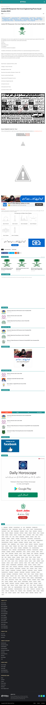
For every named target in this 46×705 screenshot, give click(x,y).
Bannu (3, 532)
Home (2, 6)
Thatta (24, 590)
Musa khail (7, 570)
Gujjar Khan (36, 544)
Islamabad (3, 551)
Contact (2, 681)
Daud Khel (3, 538)
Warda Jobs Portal (11, 703)
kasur (41, 555)
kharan (27, 557)
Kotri (2, 560)
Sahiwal (15, 581)
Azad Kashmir (4, 531)
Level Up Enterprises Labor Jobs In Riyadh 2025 (22, 269)
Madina (25, 562)
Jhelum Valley (11, 553)
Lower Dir (16, 562)
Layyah (42, 560)
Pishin (3, 577)
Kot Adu (38, 559)
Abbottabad (5, 527)
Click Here (28, 133)
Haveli (11, 547)
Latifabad (38, 560)
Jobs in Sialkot (3, 615)
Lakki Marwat (21, 560)
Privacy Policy (3, 683)
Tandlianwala (40, 587)
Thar (16, 590)
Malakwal (3, 564)
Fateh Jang (26, 542)
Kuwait (13, 560)
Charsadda (19, 534)
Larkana (30, 560)
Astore (24, 529)
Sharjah (40, 583)
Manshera (34, 564)
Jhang (3, 553)
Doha (22, 540)
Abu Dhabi (10, 527)
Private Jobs (23, 577)
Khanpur (22, 557)
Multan (36, 568)
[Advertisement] (23, 206)
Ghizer (34, 542)
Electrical (11, 542)
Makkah (33, 562)
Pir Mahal (41, 575)
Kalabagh (28, 553)
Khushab (38, 557)
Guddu (26, 544)
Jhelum (6, 553)
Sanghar (39, 581)
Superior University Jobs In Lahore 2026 (14, 315)
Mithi (28, 568)
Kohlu (30, 559)
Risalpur (38, 579)
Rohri (3, 581)
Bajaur (30, 531)
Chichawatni (29, 534)
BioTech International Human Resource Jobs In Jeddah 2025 (36, 269)
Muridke (40, 568)
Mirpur (7, 568)
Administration (28, 527)
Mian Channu (26, 566)
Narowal (35, 570)
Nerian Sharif (28, 572)
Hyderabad (14, 549)
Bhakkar (26, 532)
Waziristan (36, 592)
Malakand (41, 562)
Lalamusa (26, 560)
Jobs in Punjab (26, 19)
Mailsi (29, 562)
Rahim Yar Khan (11, 579)
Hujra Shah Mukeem (35, 547)
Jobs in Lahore (3, 602)
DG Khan (3, 540)
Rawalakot (29, 579)
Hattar (3, 547)
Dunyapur (32, 540)
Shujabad (20, 585)
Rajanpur (24, 579)
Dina (15, 540)
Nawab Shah (11, 572)
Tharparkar (20, 590)
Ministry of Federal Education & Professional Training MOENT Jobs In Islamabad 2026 (23, 340)
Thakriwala (12, 590)
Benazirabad (16, 532)
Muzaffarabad (13, 570)
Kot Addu (33, 559)
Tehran (3, 590)
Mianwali (31, 566)
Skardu (34, 585)
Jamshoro (28, 551)
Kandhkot (16, 555)
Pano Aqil (11, 575)
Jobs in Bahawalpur (4, 626)
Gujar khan (30, 544)
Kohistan (26, 559)
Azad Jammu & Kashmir (38, 529)
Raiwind (16, 579)
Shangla (31, 583)
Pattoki (23, 575)
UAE (6, 592)
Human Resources (5, 549)
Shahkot (27, 583)
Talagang (31, 587)
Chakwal (11, 534)
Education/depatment (39, 540)
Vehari (18, 592)
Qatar (3, 579)
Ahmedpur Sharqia (5, 529)
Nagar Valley (24, 570)
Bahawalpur (22, 531)
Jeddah (37, 551)
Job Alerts (3, 679)
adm (24, 527)
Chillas (33, 534)
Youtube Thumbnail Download (25, 18)
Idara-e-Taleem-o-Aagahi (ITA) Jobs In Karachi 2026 (16, 383)
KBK (2, 557)
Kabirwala (16, 553)
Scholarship (17, 583)
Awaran (31, 529)
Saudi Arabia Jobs (18, 19)
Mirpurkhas (23, 568)
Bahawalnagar (16, 531)
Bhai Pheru (21, 532)
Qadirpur (32, 577)
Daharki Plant (22, 536)
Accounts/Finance (17, 527)
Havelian (15, 547)
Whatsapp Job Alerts (38, 18)
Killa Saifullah (18, 559)
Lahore (16, 560)
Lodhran (8, 562)
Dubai (26, 540)
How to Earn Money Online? (21, 20)
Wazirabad (31, 592)
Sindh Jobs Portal (34, 19)
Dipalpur (18, 540)
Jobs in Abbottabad (4, 627)
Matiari (7, 566)
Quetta (6, 579)
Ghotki (38, 542)
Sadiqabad (11, 581)
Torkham (42, 590)
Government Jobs (15, 17)
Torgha (34, 590)
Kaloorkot (3, 555)
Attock (28, 529)
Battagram (11, 532)
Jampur (24, 551)
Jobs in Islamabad (4, 606)
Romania (6, 581)
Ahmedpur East (34, 527)
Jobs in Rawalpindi (4, 613)
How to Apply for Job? (5, 688)
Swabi (24, 587)
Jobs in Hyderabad (4, 611)
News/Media (33, 572)
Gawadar (30, 542)
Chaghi (3, 534)
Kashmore (36, 555)
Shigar (8, 585)
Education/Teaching (5, 542)
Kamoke (11, 555)
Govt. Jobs (22, 544)
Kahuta (24, 553)
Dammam (31, 536)
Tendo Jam (7, 590)
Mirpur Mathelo (17, 568)
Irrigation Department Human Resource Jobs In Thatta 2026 (18, 320)
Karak (33, 555)
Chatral (24, 534)
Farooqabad (21, 542)
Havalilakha (7, 547)
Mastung (3, 566)
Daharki (17, 536)
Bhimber (34, 532)
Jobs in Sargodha (4, 617)
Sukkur (9, 587)
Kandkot (25, 555)
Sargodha (6, 583)
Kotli (42, 559)
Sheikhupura (4, 585)
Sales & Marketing (25, 581)
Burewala (42, 532)
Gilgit (9, 544)
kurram (9, 560)
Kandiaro (20, 555)
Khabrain (9, 557)
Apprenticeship (15, 529)
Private (19, 577)
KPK (28, 412)
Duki (29, 540)
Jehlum (41, 551)
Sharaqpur (35, 583)
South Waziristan (39, 585)
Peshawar (30, 575)
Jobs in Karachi (3, 604)
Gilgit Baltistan (13, 544)
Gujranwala (41, 544)
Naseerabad (40, 570)
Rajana (20, 579)
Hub (30, 547)
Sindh (18, 412)
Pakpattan (3, 575)
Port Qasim (14, 577)
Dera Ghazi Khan (23, 538)
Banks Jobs (40, 531)
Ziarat (3, 594)
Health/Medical (25, 547)
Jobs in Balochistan (4, 670)
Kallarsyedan (42, 553)
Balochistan (39, 412)
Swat (27, 587)
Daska (36, 536)
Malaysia (7, 564)
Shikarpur (12, 585)
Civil (10, 536)
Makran (37, 562)
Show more (43, 256)
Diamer (11, 540)
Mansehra (29, 564)
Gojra (18, 544)
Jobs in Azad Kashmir (4, 671)
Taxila (43, 588)
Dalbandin (27, 536)
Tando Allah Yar (4, 588)
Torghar (38, 590)
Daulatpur (8, 538)
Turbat (3, 592)
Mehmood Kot (20, 566)
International (29, 549)
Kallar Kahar (36, 553)
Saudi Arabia (14, 249)
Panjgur (7, 575)
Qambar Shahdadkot (38, 577)
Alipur (10, 529)
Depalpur (12, 538)
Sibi (28, 585)
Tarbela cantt (32, 588)
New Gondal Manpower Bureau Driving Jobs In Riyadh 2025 (7, 269)
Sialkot (25, 585)
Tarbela (28, 588)
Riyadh (43, 579)
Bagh (12, 531)
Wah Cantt (22, 592)
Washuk (27, 592)
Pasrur (19, 575)
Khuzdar (3, 559)
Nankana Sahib (30, 570)
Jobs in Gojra (3, 624)
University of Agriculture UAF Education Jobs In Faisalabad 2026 (19, 310)
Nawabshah (16, 572)
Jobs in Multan (3, 610)
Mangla (25, 564)
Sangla (3, 583)
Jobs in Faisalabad (4, 608)
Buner (38, 532)
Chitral (3, 536)
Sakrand (19, 581)
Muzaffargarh (19, 570)
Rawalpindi (34, 579)
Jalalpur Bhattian (19, 551)
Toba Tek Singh (29, 590)
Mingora (3, 568)
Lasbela (34, 560)
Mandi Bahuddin (20, 564)
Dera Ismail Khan (30, 538)
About (2, 677)
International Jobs (7, 6)
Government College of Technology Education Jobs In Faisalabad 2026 (20, 430)
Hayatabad (20, 547)
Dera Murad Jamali (37, 538)
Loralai (12, 562)
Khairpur (13, 557)
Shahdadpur (22, 583)
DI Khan (7, 540)
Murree (3, 570)
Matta (11, 566)
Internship (41, 549)
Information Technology (21, 549)
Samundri (34, 581)
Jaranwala (33, 551)
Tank (24, 588)
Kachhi (20, 553)
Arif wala (20, 529)
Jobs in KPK (3, 668)
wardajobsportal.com (38, 131)
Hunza (10, 549)
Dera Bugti (17, 538)
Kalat (32, 553)
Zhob (40, 592)
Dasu (39, 536)
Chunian (6, 536)
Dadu (13, 536)
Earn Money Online (6, 17)
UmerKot (9, 592)
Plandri (6, 577)
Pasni (16, 575)
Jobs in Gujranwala (4, 622)
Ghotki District (4, 544)
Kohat (22, 559)
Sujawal (5, 587)
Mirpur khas (12, 568)
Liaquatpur (3, 562)
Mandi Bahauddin (13, 564)
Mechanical (15, 566)
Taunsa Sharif (38, 588)
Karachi (29, 555)
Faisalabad (15, 542)
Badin (9, 531)
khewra (34, 557)
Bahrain (26, 531)
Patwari (26, 575)
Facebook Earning (24, 17)
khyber (7, 559)
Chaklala (7, 534)
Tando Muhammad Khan (18, 588)
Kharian (30, 557)
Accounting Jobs (31, 20)
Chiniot (37, 534)
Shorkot (16, 585)
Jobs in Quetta (3, 620)
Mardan (39, 564)
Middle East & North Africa (38, 566)
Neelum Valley (22, 572)
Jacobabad (8, 551)
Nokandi (38, 572)
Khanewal (18, 557)
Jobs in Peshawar (4, 618)
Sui (2, 587)
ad (21, 527)
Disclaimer (3, 686)
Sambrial (30, 581)
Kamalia (7, 555)
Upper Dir (14, 592)
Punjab (6, 412)
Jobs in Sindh (3, 666)
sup (12, 587)
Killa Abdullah (12, 559)
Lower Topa (21, 562)
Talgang (35, 587)
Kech (5, 557)
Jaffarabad (13, 551)
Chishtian (41, 534)
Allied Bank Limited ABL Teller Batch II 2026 (15, 378)
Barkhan (6, 532)
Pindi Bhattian (36, 575)
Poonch (10, 577)
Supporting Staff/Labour (18, 587)
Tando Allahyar (10, 588)
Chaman (15, 534)
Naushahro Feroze (5, 572)
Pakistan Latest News (8, 19)
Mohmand (31, 568)
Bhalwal (30, 532)
